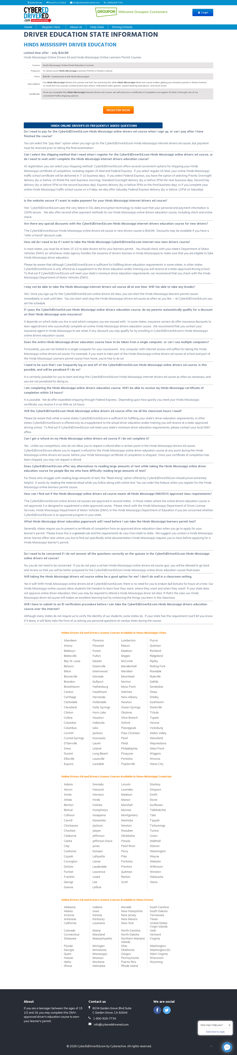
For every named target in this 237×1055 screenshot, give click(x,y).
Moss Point (128, 686)
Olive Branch (129, 717)
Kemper (97, 851)
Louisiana (98, 923)
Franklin (69, 877)
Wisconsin (156, 958)
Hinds (96, 799)
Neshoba (127, 820)
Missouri (97, 958)
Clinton (68, 712)
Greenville (98, 666)
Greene (68, 887)
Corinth (69, 733)
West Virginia (159, 954)
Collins (68, 717)
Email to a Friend (57, 2)
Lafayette (98, 856)
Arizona (69, 915)
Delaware (70, 938)
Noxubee (127, 830)
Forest (96, 651)
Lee (94, 882)
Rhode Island (129, 966)
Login (204, 12)
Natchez (126, 692)
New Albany (129, 697)
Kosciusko (98, 738)
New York (127, 923)
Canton (68, 692)
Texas (154, 919)
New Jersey (128, 915)
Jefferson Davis (102, 841)
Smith (153, 794)
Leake (96, 877)
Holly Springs (101, 707)
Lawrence (98, 872)
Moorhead (127, 676)
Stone (153, 799)
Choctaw (69, 830)
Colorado (69, 930)
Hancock (98, 789)
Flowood (98, 645)
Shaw (153, 692)
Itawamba (99, 820)
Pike (124, 856)
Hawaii (68, 958)
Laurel (96, 743)
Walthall (155, 841)
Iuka (95, 728)
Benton (68, 805)
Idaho (67, 962)
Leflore (96, 887)
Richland (155, 651)
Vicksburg (156, 728)
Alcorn (68, 789)
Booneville (70, 676)
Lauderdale (99, 866)
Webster (155, 861)
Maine (96, 930)
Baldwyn (69, 651)
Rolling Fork (157, 666)
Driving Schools (122, 27)
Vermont (155, 934)
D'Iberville (70, 743)
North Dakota (130, 934)
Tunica (154, 830)
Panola (125, 841)
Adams (68, 784)
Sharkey (155, 784)
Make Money (35, 2)
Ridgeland (156, 656)
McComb (127, 661)
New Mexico (129, 919)
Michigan (98, 946)
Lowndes (127, 789)
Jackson (97, 733)
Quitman (155, 645)
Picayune (127, 753)
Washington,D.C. (160, 950)
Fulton (96, 656)
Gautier (97, 661)
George (68, 882)
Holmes (97, 805)
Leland (96, 748)
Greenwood (99, 671)
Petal (124, 743)
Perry (124, 851)
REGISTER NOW (118, 110)
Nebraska (98, 966)
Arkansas (70, 919)
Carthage (70, 697)
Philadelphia (129, 748)
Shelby (154, 697)
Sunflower (156, 805)
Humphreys (100, 810)
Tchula (154, 712)
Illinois (68, 966)
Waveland (156, 738)
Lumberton (128, 640)
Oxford (125, 722)
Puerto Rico (128, 962)
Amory (68, 645)
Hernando (98, 697)
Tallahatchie (158, 810)
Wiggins (155, 753)
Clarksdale (70, 702)
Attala (68, 799)
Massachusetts (102, 938)
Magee (125, 656)
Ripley (154, 661)
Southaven (157, 702)
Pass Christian (130, 733)
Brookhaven (72, 686)
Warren (155, 846)
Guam (67, 954)
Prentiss (126, 866)
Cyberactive (118, 1046)
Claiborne (70, 835)
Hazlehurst (99, 692)
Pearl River (128, 846)
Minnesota (99, 950)
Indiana (97, 907)
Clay (67, 846)
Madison (126, 651)
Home (28, 27)
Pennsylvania (130, 958)
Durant (68, 753)
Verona (154, 722)
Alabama (69, 907)
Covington (70, 861)
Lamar (96, 861)
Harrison (98, 794)
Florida (68, 946)
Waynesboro (158, 743)
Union (154, 835)
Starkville (156, 707)
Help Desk (97, 27)
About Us (76, 27)
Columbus (70, 728)
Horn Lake (99, 712)
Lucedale (98, 764)
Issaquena (99, 815)
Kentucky (98, 919)
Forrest (68, 872)
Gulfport (97, 681)
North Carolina (130, 930)
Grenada (97, 676)
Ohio (124, 946)
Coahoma (70, 851)
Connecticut (71, 934)
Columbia (70, 722)
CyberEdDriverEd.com (91, 1046)
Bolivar (68, 810)
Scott (124, 882)
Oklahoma (127, 950)
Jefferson (98, 835)
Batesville (70, 656)
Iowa (95, 911)
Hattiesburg (100, 686)
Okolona (126, 712)
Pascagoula (128, 728)
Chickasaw (71, 825)
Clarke (68, 841)
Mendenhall (129, 666)
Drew (67, 748)
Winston (155, 872)
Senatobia (156, 686)
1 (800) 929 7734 (114, 2)
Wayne (154, 856)
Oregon (126, 954)
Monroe (126, 810)
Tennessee (157, 915)
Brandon (69, 681)
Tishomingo (157, 825)
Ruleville (155, 676)
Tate (153, 815)
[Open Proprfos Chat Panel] (227, 1047)
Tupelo (154, 717)
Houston (98, 717)
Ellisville (69, 758)
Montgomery (129, 815)
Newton (126, 702)
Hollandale (99, 702)
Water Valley (158, 733)
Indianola (98, 722)
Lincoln (125, 784)
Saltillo (154, 681)
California (70, 923)
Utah (153, 930)
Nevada (126, 907)
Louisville (98, 758)
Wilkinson (156, 866)
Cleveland (70, 707)
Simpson (155, 789)
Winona (155, 758)
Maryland (98, 934)
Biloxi (67, 671)
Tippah (155, 820)
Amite (68, 794)
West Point (157, 748)
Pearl (124, 738)
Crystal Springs (74, 738)
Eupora (68, 764)
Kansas (97, 915)
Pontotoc (127, 758)
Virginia (155, 938)
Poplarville (128, 764)
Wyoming (156, 962)
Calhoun (69, 815)
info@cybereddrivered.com (86, 2)
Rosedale (156, 671)
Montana (98, 962)
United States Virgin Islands (159, 924)
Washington (158, 851)
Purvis (154, 640)
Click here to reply (215, 1031)
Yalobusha (156, 877)
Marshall (126, 805)
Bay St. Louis (72, 661)
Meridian (127, 671)
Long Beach (100, 753)
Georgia (69, 950)
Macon (125, 645)
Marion (125, 799)
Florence (98, 640)
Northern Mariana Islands (133, 940)
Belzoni (69, 666)
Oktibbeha (128, 835)
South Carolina (159, 907)
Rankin (125, 877)
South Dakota (158, 911)
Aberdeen (70, 640)
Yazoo (154, 882)
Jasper (96, 830)
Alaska (68, 911)
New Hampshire (132, 911)
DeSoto (68, 866)
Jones (96, 846)
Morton (126, 681)
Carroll (68, 820)
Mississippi (99, 954)
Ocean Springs (130, 707)
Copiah (68, 856)
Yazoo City (156, 764)
